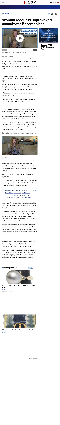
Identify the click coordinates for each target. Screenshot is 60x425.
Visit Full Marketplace (30, 268)
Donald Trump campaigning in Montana (17, 193)
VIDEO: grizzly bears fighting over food (17, 195)
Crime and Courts (9, 13)
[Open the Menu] (2, 2)
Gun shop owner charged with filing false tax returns (21, 190)
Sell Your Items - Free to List (20, 268)
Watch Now (54, 2)
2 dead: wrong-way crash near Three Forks (18, 197)
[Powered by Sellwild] (35, 358)
